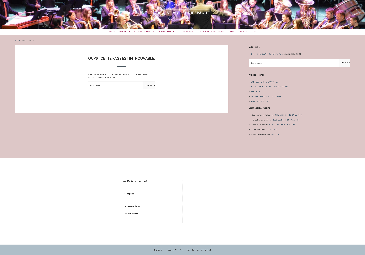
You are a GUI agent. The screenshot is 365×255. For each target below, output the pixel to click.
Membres (231, 32)
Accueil (111, 32)
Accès (255, 32)
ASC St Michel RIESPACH (182, 13)
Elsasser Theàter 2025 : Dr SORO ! (266, 96)
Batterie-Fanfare (126, 32)
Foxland (207, 250)
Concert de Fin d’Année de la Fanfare (267, 54)
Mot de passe (128, 194)
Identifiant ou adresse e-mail (135, 181)
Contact (244, 32)
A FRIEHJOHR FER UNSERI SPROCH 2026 (269, 86)
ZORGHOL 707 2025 (260, 101)
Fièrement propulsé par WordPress (169, 250)
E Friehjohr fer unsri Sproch (211, 32)
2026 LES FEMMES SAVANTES (264, 82)
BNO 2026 (255, 91)
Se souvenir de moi (132, 206)
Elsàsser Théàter (187, 32)
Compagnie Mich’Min (166, 32)
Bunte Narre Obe (145, 32)
